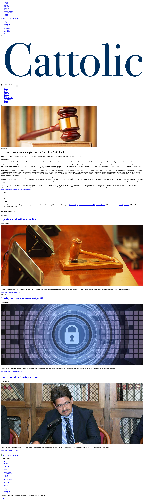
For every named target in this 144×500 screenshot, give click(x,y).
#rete (2, 371)
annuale (121, 205)
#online (21, 292)
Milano (6, 3)
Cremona (6, 8)
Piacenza (6, 6)
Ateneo (6, 2)
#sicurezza (6, 371)
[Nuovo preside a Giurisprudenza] (72, 443)
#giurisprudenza (27, 189)
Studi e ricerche (8, 472)
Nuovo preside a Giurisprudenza (19, 377)
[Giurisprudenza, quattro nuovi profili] (72, 364)
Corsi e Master (8, 12)
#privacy (11, 371)
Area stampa (7, 31)
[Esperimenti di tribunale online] (72, 285)
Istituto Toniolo (8, 479)
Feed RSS (6, 485)
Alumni (6, 14)
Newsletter (7, 30)
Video (5, 33)
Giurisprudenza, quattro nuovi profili (22, 298)
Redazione (7, 28)
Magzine (6, 484)
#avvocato (3, 189)
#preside (11, 450)
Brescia (6, 5)
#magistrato (9, 189)
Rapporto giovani (8, 481)
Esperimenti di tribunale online (18, 219)
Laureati (6, 475)
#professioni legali (17, 189)
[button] (1, 105)
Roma (5, 9)
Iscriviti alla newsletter (6, 452)
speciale (126, 205)
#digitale (16, 292)
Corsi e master (8, 473)
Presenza (6, 482)
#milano (16, 450)
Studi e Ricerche (8, 11)
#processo (11, 292)
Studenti (6, 15)
